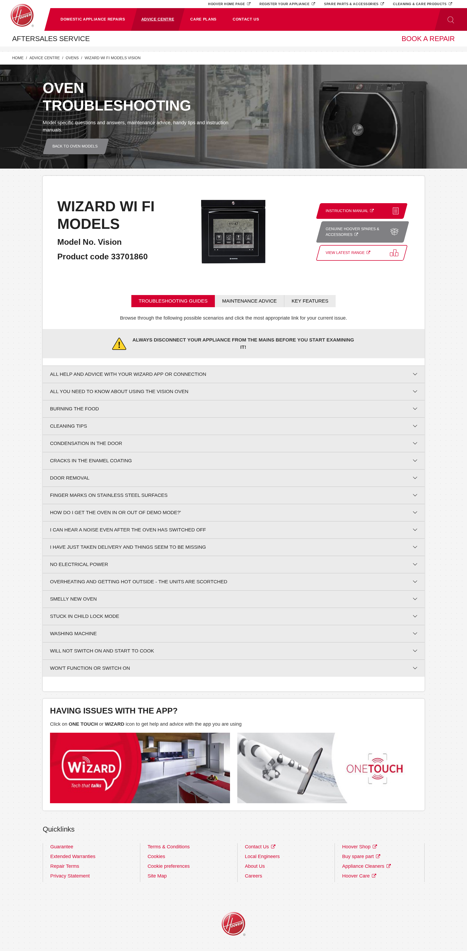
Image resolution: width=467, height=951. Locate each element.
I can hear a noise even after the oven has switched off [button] (128, 530)
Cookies (156, 856)
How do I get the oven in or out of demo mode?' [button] (115, 512)
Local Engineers (262, 856)
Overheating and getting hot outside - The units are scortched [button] (138, 581)
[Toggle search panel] (451, 19)
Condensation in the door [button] (86, 443)
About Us (255, 866)
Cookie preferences (169, 866)
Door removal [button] (69, 478)
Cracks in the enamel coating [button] (91, 460)
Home (18, 58)
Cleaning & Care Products (420, 4)
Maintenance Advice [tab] (249, 301)
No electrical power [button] (79, 564)
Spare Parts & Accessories (351, 4)
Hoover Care (356, 876)
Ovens (72, 58)
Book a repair (428, 39)
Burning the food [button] (74, 408)
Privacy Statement (70, 876)
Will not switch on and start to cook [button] (102, 651)
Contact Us (257, 846)
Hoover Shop (357, 846)
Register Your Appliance (285, 4)
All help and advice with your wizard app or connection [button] (128, 374)
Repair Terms (64, 866)
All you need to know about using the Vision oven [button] (119, 391)
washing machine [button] (73, 633)
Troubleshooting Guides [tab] (173, 301)
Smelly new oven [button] (73, 599)
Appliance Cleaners (364, 866)
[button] (92, 19)
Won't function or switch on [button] (90, 668)
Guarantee (61, 846)
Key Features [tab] (310, 301)
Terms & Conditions (169, 846)
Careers (253, 876)
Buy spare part (358, 856)
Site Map (157, 876)
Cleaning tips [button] (68, 426)
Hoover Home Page (227, 4)
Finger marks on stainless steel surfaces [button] (109, 495)
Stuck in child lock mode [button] (84, 616)
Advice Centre (44, 58)
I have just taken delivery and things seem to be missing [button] (128, 547)
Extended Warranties (72, 856)
